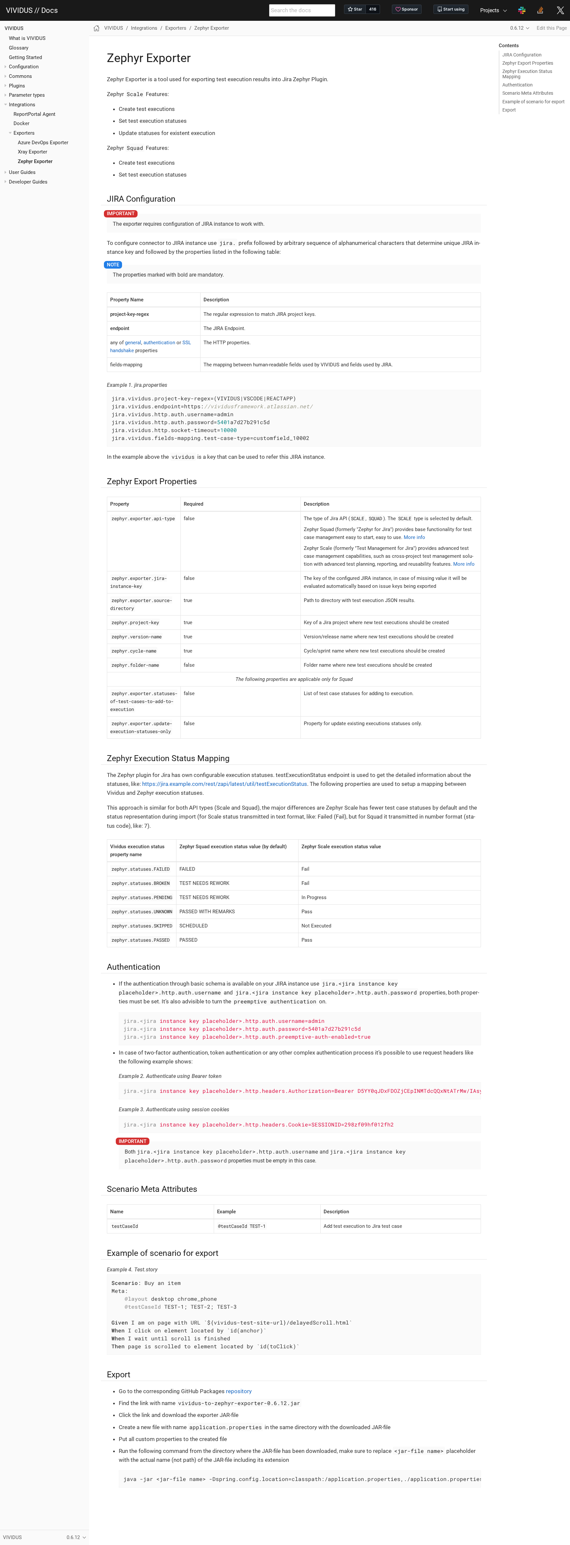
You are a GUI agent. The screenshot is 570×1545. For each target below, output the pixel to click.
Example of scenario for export (533, 101)
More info (414, 537)
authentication (159, 343)
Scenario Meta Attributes (527, 93)
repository (239, 1391)
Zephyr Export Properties (527, 63)
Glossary (18, 48)
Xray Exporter (32, 152)
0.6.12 (516, 28)
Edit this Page (552, 28)
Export (509, 110)
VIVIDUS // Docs (32, 10)
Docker (21, 123)
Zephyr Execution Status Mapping (527, 74)
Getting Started (25, 57)
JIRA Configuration (522, 54)
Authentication (517, 84)
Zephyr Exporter (35, 161)
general (133, 343)
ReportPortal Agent (34, 114)
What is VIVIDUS (27, 38)
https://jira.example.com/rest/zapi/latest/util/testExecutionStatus (224, 784)
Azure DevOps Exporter (43, 143)
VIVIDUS (14, 28)
